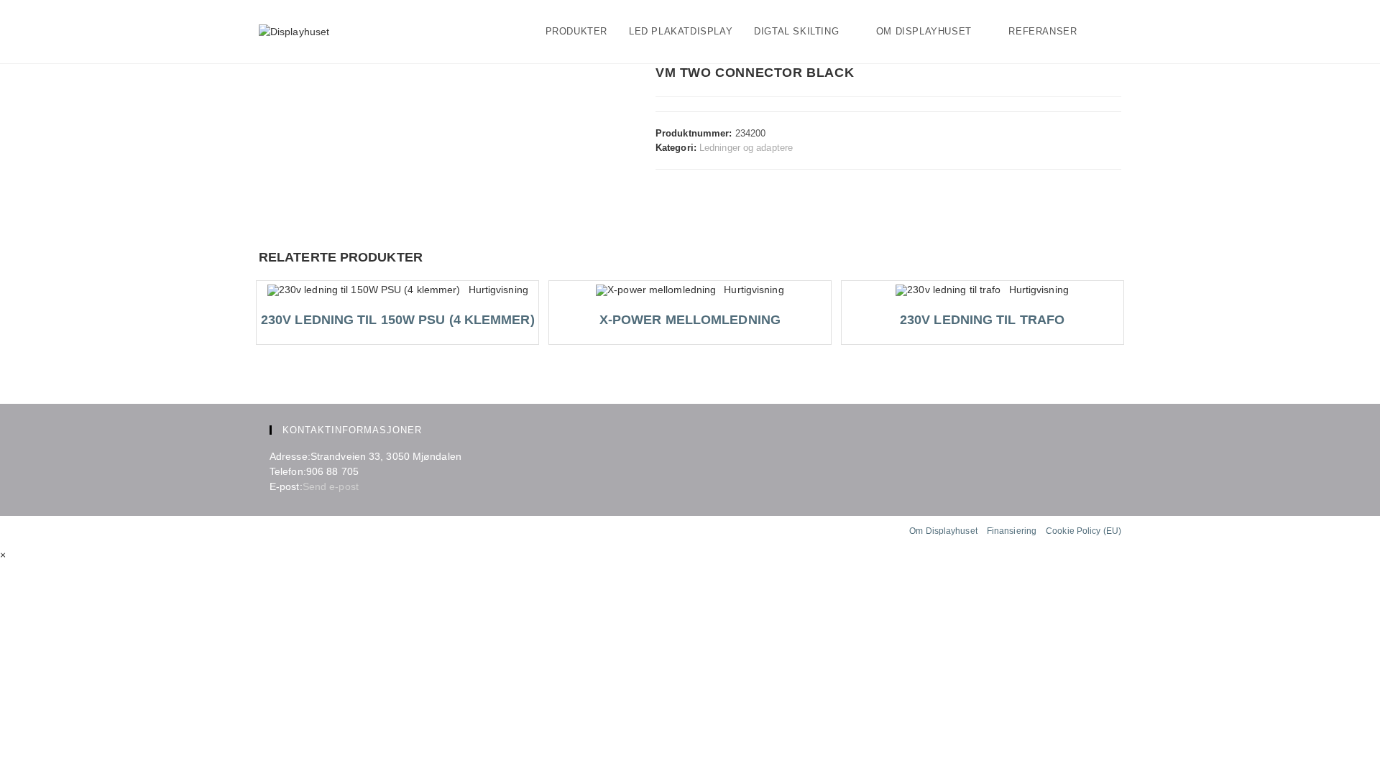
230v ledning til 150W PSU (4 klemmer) (398, 320)
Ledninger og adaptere (746, 147)
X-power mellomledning (690, 320)
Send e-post (331, 486)
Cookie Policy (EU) (1083, 531)
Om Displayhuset (943, 531)
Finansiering (1011, 531)
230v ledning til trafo (982, 320)
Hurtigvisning (498, 289)
